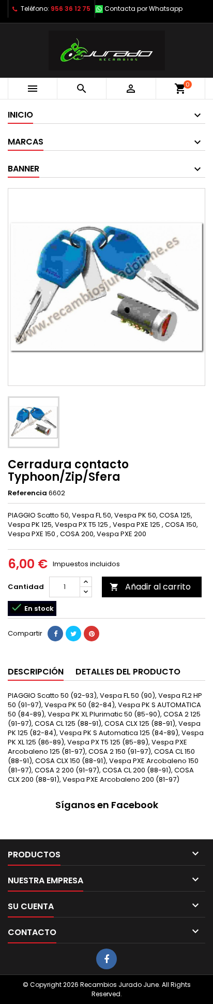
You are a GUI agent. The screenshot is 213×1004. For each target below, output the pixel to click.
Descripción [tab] (36, 672)
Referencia (27, 493)
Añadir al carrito (150, 587)
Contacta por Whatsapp (143, 8)
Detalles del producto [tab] (127, 672)
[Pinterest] (91, 633)
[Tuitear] (73, 633)
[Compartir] (55, 633)
